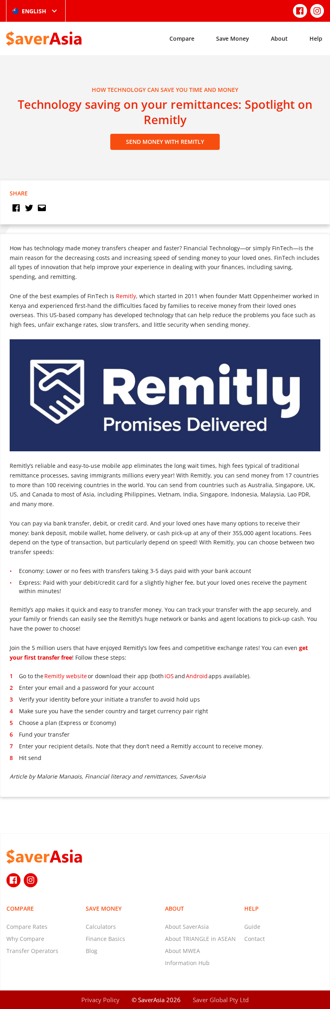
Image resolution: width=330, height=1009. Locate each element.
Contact (254, 939)
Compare (181, 38)
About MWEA (182, 951)
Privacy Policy (100, 1000)
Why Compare (25, 939)
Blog (91, 951)
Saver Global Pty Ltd (221, 1000)
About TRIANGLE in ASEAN (200, 939)
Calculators (101, 926)
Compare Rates (26, 926)
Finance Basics (105, 939)
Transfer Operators (32, 951)
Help (315, 38)
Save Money (232, 38)
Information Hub (187, 963)
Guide (252, 926)
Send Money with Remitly (165, 141)
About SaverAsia (187, 926)
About (279, 38)
